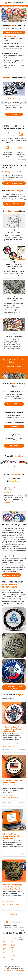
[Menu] (3, 2)
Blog (12, 941)
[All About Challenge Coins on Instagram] (10, 933)
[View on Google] (5, 488)
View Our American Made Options (14, 687)
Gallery (4, 957)
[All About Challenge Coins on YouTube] (20, 933)
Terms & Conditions (19, 970)
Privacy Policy (7, 970)
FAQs (20, 945)
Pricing (4, 941)
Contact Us (21, 943)
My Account (14, 446)
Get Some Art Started (14, 404)
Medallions (5, 954)
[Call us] (25, 2)
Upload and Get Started (14, 32)
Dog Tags (5, 952)
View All (14, 914)
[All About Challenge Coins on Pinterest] (13, 933)
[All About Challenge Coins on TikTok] (24, 933)
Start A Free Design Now (14, 183)
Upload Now (14, 426)
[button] (2, 495)
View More (14, 114)
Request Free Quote (14, 366)
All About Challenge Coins (13, 946)
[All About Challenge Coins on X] (7, 933)
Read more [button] (7, 502)
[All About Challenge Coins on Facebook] (4, 933)
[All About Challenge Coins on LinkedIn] (17, 933)
